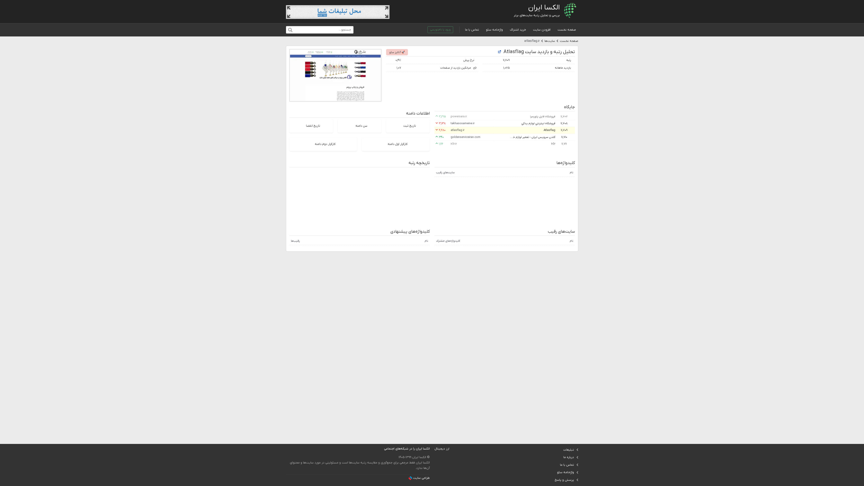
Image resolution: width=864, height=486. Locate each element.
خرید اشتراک (518, 30)
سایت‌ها (549, 41)
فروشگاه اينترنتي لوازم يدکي (538, 123)
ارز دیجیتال (441, 449)
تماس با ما (472, 30)
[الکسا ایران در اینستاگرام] (380, 448)
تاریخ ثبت (409, 126)
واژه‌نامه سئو (494, 30)
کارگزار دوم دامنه (325, 144)
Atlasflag (549, 130)
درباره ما (568, 457)
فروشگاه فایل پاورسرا (542, 116)
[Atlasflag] (499, 52)
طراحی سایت (421, 478)
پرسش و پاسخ (564, 480)
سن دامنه (361, 126)
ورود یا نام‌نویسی (440, 30)
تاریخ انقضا (313, 126)
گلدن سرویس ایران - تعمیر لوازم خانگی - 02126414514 (532, 137)
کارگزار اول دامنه (397, 144)
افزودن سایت (542, 30)
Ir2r (553, 144)
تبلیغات (568, 450)
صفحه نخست (567, 30)
